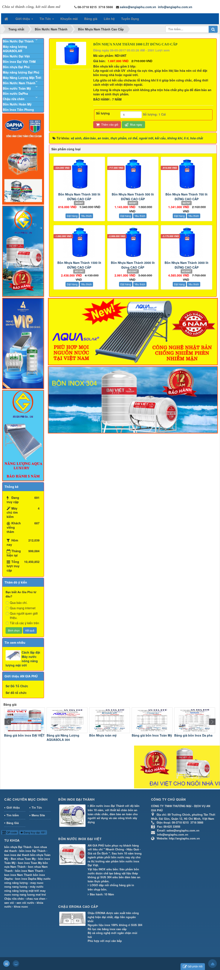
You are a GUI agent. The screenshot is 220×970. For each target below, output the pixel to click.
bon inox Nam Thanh (18, 875)
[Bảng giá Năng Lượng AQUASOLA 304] (67, 720)
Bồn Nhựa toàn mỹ (103, 735)
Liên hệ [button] (109, 19)
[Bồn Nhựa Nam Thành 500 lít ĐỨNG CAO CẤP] (133, 174)
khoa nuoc (21, 906)
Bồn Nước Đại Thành (18, 41)
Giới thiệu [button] (23, 19)
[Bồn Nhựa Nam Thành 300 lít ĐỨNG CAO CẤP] (79, 174)
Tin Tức (37, 807)
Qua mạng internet (22, 608)
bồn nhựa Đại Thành (18, 847)
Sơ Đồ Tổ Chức (17, 686)
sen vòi (9, 903)
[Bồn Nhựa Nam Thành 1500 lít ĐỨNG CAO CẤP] (79, 242)
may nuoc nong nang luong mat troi (25, 893)
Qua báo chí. (19, 602)
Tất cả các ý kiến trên (24, 623)
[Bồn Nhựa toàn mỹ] (109, 720)
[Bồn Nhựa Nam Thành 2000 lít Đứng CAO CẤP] (133, 242)
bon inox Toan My (30, 863)
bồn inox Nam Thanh (29, 871)
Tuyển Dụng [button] (130, 19)
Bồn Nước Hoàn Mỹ (17, 104)
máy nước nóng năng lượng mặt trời (23, 888)
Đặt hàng (72, 216)
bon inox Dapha (25, 879)
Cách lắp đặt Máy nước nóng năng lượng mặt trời (23, 658)
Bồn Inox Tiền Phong (18, 109)
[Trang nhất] (6, 18)
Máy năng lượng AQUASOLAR (15, 48)
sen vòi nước (25, 903)
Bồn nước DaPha (15, 93)
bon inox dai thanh (16, 855)
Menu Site (38, 815)
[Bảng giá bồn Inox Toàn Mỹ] (152, 720)
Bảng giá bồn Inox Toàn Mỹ (152, 735)
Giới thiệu (13, 807)
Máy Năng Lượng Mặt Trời (22, 77)
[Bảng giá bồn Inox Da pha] (194, 720)
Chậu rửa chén (13, 99)
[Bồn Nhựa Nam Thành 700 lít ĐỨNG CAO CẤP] (186, 174)
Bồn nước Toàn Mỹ (17, 88)
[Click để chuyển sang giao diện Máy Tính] (16, 963)
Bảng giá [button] (90, 19)
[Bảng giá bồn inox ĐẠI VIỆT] (24, 720)
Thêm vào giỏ (109, 124)
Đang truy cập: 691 (34, 832)
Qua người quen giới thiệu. (24, 615)
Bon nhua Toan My (23, 859)
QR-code (11, 832)
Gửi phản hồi (195, 966)
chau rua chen (35, 898)
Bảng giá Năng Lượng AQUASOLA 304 (63, 737)
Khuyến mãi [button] (69, 19)
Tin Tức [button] (46, 19)
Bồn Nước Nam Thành (19, 83)
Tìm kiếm (12, 815)
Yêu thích (86, 216)
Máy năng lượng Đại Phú (21, 72)
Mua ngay (135, 124)
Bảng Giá (12, 823)
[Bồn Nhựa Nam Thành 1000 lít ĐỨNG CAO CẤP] (71, 53)
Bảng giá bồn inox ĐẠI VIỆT (24, 735)
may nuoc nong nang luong (23, 885)
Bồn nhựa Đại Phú (16, 67)
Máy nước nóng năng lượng (27, 881)
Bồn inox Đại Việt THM (19, 61)
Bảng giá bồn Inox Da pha (193, 735)
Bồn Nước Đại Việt (16, 56)
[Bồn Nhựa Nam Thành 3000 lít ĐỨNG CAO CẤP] (186, 242)
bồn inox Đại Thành (32, 851)
